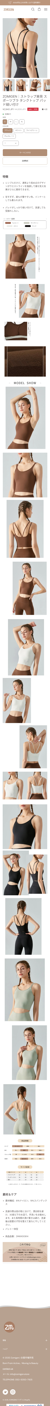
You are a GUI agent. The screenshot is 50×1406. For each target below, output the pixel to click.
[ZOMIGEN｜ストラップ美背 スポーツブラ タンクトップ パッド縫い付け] (9, 85)
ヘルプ (5, 1349)
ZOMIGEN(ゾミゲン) (16, 1400)
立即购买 (25, 161)
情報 (4, 1340)
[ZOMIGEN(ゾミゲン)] (9, 9)
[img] (44, 109)
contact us (8, 1368)
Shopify (27, 1400)
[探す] (33, 9)
